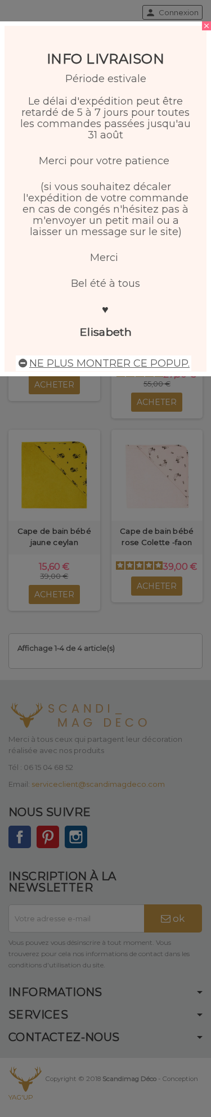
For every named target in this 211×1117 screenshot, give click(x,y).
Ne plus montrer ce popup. (109, 363)
